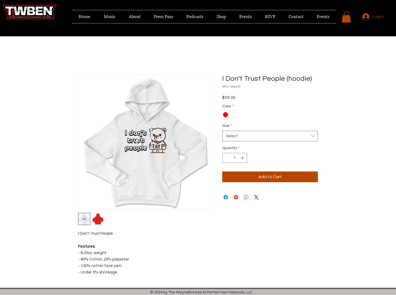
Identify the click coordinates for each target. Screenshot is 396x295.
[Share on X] (256, 198)
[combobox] (270, 136)
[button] (346, 17)
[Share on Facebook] (226, 198)
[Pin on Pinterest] (236, 198)
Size (227, 126)
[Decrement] (226, 158)
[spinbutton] (234, 158)
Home (84, 56)
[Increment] (242, 158)
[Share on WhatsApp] (246, 198)
